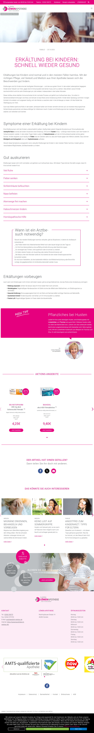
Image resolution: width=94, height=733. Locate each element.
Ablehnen (16, 729)
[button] (40, 471)
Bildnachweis (65, 694)
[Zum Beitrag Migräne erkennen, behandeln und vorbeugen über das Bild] (16, 506)
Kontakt (55, 694)
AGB (74, 694)
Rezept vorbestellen (69, 2)
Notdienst (57, 2)
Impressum (21, 694)
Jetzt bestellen (16, 430)
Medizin (6, 518)
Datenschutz (33, 694)
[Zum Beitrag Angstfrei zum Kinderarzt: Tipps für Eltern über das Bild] (78, 506)
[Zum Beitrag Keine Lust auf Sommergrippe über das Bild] (47, 506)
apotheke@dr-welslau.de (14, 619)
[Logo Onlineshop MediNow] (71, 664)
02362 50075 (46, 2)
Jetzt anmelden (47, 580)
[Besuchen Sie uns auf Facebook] (47, 685)
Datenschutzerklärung (71, 726)
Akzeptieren (47, 729)
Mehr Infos (78, 729)
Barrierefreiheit (44, 694)
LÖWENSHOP (81, 2)
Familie (42, 50)
